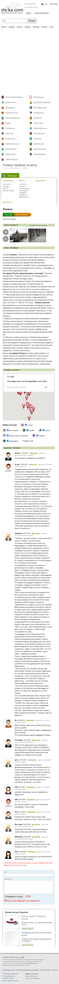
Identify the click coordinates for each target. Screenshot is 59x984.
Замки (27, 27)
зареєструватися (42, 13)
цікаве (31, 430)
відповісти (34, 453)
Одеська (9, 133)
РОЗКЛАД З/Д (8, 970)
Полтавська (39, 133)
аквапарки (13, 441)
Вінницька (38, 97)
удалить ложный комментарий (30, 454)
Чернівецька (40, 154)
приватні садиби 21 (23, 193)
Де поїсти (7, 202)
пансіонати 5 (24, 188)
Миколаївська (40, 128)
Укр (55, 4)
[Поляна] (19, 235)
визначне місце (31, 976)
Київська (38, 117)
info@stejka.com (32, 963)
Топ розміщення (9, 976)
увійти (28, 13)
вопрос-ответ (8, 190)
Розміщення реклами (11, 974)
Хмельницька (40, 149)
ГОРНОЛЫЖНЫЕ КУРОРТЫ (27, 970)
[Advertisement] (29, 62)
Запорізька (39, 112)
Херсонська (10, 149)
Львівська (10, 128)
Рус (45, 4)
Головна (6, 168)
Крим (8, 123)
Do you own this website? (16, 387)
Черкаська (10, 154)
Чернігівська (11, 159)
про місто (7, 184)
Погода (36, 27)
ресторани (13, 430)
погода (6, 186)
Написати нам (32, 7)
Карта (20, 27)
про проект (31, 4)
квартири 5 (24, 197)
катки (47, 430)
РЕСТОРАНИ (45, 970)
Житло (22, 180)
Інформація (8, 180)
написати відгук (9, 219)
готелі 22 (22, 184)
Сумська (37, 138)
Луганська (38, 123)
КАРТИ (54, 970)
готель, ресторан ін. (32, 978)
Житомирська (40, 107)
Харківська (39, 143)
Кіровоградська (12, 117)
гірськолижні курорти (18, 435)
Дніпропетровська (42, 102)
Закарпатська (11, 112)
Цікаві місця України (16, 912)
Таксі (51, 27)
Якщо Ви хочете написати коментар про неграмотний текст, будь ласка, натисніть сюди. (28, 864)
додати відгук (27, 928)
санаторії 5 (23, 190)
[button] (29, 418)
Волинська (10, 102)
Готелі (44, 27)
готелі (30, 425)
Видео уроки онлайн (10, 980)
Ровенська (10, 138)
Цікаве (12, 27)
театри (42, 435)
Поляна (24, 168)
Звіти (3, 27)
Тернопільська (12, 143)
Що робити (41, 180)
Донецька (10, 107)
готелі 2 (22, 186)
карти (5, 188)
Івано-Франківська (14, 97)
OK (46, 387)
